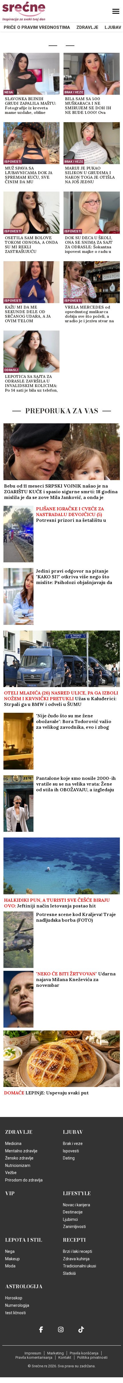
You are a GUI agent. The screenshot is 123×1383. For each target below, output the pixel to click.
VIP (10, 1193)
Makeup (12, 1259)
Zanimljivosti (74, 1226)
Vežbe (11, 1172)
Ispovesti (12, 161)
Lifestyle (77, 1193)
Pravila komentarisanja (33, 1357)
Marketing (55, 1353)
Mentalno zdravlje (21, 1151)
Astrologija (24, 1286)
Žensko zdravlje (19, 1158)
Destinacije (73, 1212)
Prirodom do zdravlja (24, 1180)
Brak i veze (73, 92)
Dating (69, 1158)
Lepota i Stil (23, 1240)
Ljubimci (70, 1219)
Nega (8, 92)
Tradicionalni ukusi (79, 1266)
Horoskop (13, 1298)
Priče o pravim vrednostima (37, 27)
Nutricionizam (17, 1165)
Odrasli (11, 370)
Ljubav (113, 27)
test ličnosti (15, 1312)
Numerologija (17, 1305)
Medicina (13, 1143)
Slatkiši (69, 1273)
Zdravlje (87, 27)
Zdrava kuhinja (76, 1259)
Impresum (33, 1353)
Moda (10, 1266)
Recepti (74, 1240)
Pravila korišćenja (84, 1353)
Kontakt (64, 1357)
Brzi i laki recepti (77, 1251)
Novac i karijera (76, 1205)
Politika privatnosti (92, 1357)
